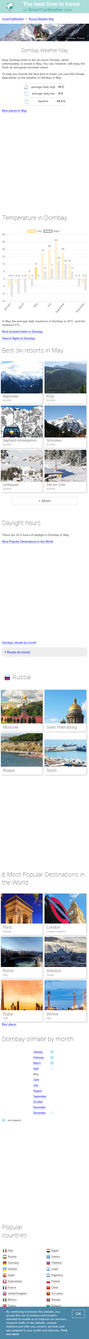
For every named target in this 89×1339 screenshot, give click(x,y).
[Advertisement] (44, 159)
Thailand (56, 1262)
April (36, 1068)
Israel (54, 1268)
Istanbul (54, 970)
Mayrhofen (11, 396)
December (39, 1112)
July (35, 1085)
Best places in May (14, 110)
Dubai (8, 1013)
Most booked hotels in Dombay (22, 331)
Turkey (50, 974)
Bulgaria (56, 1305)
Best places (9, 1024)
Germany (13, 1262)
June (36, 1079)
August (37, 1090)
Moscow (10, 727)
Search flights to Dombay (18, 338)
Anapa (8, 770)
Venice (52, 1013)
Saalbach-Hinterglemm (19, 440)
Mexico (12, 1299)
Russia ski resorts (18, 652)
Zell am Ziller (56, 485)
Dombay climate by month (19, 642)
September (39, 1096)
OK (78, 1314)
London (53, 927)
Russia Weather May (41, 19)
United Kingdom (56, 931)
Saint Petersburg (62, 727)
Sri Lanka (57, 1293)
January (38, 1051)
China (54, 1287)
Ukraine (12, 1268)
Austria (12, 1256)
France (7, 931)
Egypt (54, 1250)
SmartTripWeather (13, 19)
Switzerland (15, 1281)
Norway (55, 1299)
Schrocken (54, 440)
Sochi (52, 770)
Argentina (57, 1275)
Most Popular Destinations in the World (27, 541)
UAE (5, 1018)
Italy (5, 974)
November (39, 1107)
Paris (7, 927)
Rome (8, 970)
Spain (11, 1275)
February (38, 1057)
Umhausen (11, 485)
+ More (44, 501)
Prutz (50, 396)
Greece (55, 1256)
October (38, 1101)
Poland (55, 1281)
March (37, 1063)
